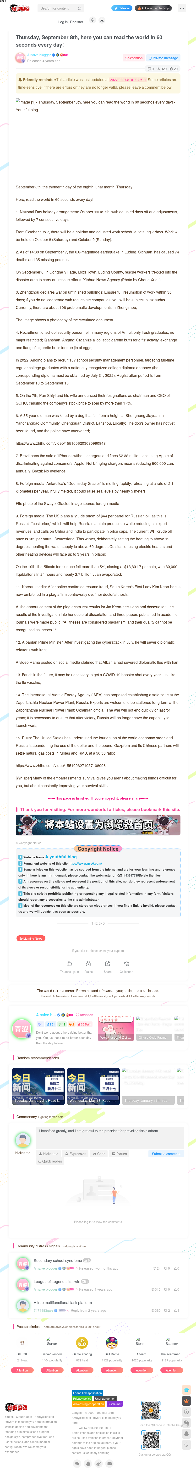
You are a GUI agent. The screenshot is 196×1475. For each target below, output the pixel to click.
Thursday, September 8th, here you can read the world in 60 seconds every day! (89, 40)
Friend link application (87, 1393)
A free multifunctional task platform (63, 1302)
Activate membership (155, 8)
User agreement (105, 1398)
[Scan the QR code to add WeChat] (186, 1423)
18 (63, 1024)
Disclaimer (114, 1404)
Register (76, 21)
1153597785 (130, 875)
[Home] (186, 1390)
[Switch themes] (186, 1445)
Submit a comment (166, 1153)
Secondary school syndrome (62, 1260)
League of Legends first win (61, 1281)
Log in (63, 21)
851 (52, 1024)
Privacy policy (82, 1398)
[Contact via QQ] (186, 1434)
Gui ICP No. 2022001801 (95, 1428)
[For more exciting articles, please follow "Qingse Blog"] (98, 824)
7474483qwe (43, 1310)
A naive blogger (39, 54)
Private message (165, 57)
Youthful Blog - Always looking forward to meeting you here (96, 1418)
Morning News (32, 938)
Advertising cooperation (88, 1404)
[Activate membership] (186, 1401)
